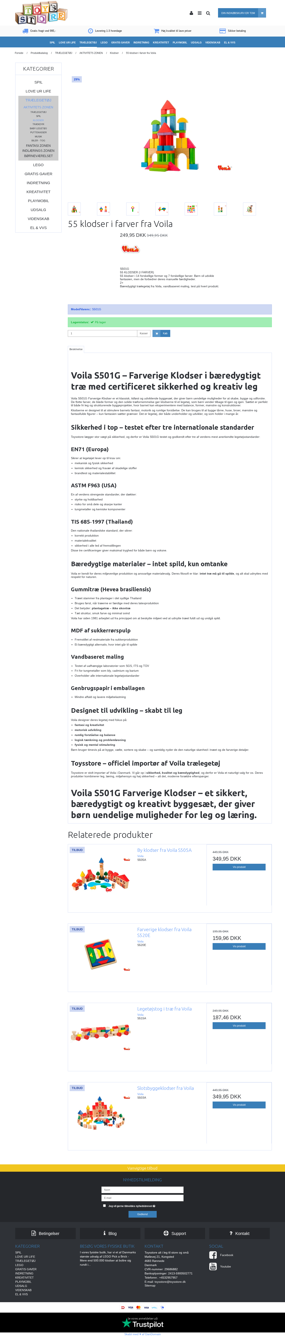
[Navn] (142, 1189)
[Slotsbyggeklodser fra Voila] (100, 1114)
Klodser (38, 120)
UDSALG (38, 210)
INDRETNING (38, 183)
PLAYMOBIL (38, 201)
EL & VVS (38, 228)
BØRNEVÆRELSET (38, 156)
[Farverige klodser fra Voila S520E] (100, 956)
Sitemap (150, 1285)
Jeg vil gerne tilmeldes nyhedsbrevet (146, 1205)
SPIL (38, 82)
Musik (38, 136)
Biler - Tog (38, 140)
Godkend (142, 1214)
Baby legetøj (38, 128)
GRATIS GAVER (38, 174)
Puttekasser (38, 132)
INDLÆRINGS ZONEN (38, 150)
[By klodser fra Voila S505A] (100, 876)
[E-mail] (142, 1197)
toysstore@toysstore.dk (170, 1281)
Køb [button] (165, 333)
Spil (38, 116)
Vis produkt (239, 867)
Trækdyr (38, 124)
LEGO (38, 165)
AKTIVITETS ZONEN (38, 107)
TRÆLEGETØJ (38, 100)
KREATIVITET (38, 192)
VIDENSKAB (38, 219)
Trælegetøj (38, 112)
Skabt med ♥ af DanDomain (142, 1334)
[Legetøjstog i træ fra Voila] (100, 1035)
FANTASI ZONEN (38, 145)
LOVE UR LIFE (38, 91)
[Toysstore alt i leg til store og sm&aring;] (41, 13)
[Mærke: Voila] (130, 254)
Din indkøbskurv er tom (238, 13)
